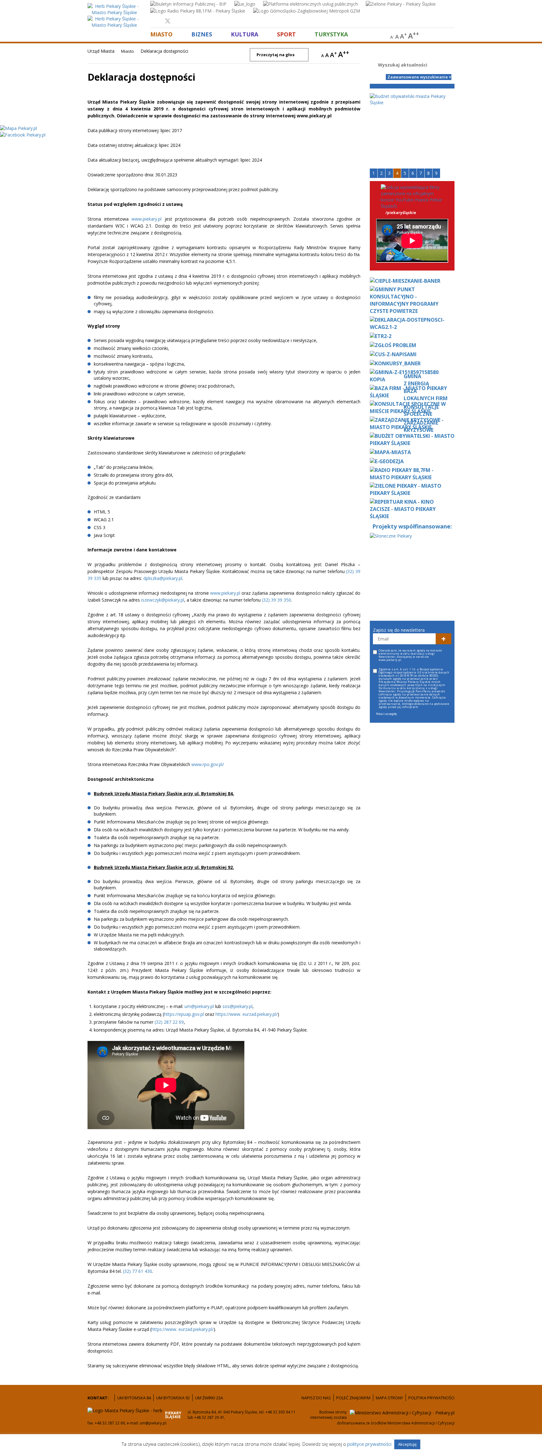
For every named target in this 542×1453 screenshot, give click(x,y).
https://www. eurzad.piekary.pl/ (246, 1014)
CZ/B (449, 58)
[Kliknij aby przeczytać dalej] (412, 99)
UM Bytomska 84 (134, 1398)
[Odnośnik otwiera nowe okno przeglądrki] (155, 21)
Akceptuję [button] (407, 1444)
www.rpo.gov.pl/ (207, 764)
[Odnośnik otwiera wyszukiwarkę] (451, 36)
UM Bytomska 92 (173, 1398)
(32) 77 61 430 (137, 1271)
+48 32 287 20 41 (208, 1417)
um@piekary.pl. (153, 1423)
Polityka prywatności (431, 1398)
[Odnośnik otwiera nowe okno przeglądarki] (188, 4)
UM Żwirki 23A (209, 1398)
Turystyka (331, 34)
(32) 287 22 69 (169, 1022)
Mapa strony (389, 1398)
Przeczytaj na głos (276, 54)
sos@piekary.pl (237, 1006)
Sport (286, 34)
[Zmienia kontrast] (434, 36)
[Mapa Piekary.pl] (18, 128)
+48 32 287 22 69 (110, 1423)
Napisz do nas (316, 1398)
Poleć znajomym (353, 1398)
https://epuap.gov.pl (184, 1014)
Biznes (201, 34)
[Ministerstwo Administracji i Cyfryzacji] (402, 1412)
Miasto (161, 34)
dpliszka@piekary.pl (162, 578)
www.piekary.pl (146, 219)
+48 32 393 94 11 (280, 1412)
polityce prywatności (370, 1444)
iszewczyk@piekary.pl (162, 600)
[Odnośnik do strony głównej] (114, 9)
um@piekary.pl (199, 1006)
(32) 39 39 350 (276, 600)
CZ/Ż (449, 69)
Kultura (244, 34)
